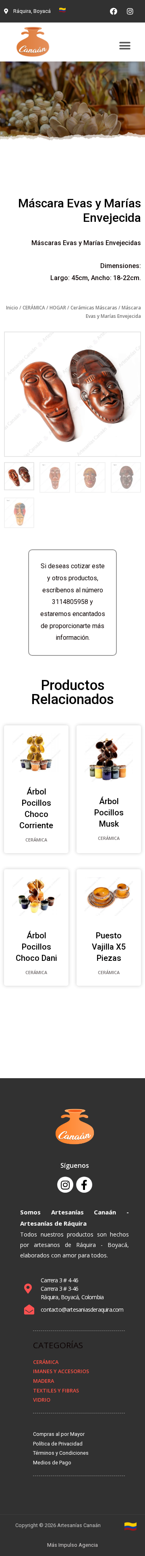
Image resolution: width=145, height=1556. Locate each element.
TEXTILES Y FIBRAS (56, 1390)
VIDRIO (41, 1399)
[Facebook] (113, 11)
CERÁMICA (34, 307)
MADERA (43, 1380)
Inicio (12, 307)
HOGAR (58, 307)
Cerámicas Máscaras (93, 307)
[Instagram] (130, 11)
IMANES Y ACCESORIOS (61, 1371)
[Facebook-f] (84, 1185)
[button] (125, 46)
